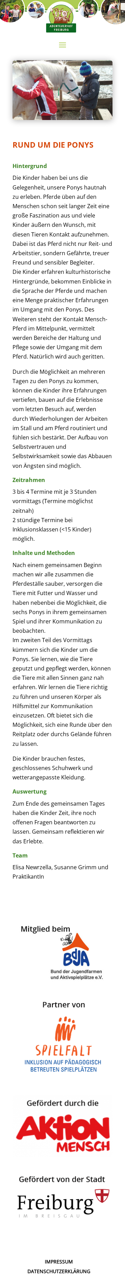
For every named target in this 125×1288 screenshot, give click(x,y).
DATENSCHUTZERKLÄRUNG (58, 1271)
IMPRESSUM (59, 1261)
